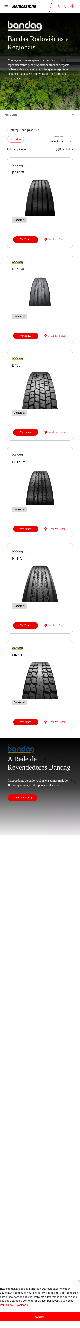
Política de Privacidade (64, 1304)
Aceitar (40, 1316)
